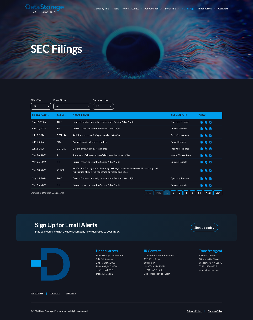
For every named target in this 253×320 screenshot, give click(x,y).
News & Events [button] (131, 8)
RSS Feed (71, 293)
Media (116, 8)
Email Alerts (37, 293)
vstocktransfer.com (209, 270)
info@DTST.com (104, 273)
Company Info (101, 8)
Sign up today (204, 227)
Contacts (223, 8)
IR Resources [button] (204, 8)
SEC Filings (188, 8)
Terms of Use (215, 311)
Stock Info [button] (171, 8)
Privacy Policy (194, 311)
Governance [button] (152, 8)
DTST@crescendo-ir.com (157, 273)
